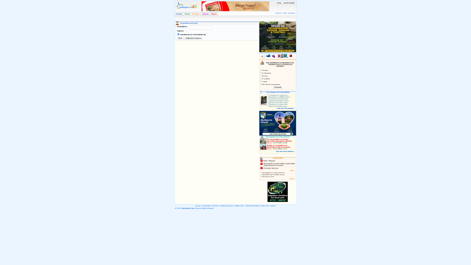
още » (292, 170)
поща (285, 13)
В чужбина (266, 79)
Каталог (195, 14)
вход (279, 3)
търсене (278, 13)
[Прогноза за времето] (263, 56)
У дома (264, 81)
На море (265, 70)
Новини (179, 14)
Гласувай (277, 87)
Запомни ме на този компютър (193, 34)
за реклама (206, 205)
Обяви (187, 14)
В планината (266, 73)
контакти (291, 13)
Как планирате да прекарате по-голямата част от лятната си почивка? (280, 64)
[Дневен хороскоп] (274, 56)
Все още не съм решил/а (271, 84)
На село (265, 76)
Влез (180, 38)
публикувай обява (252, 205)
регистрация (289, 3)
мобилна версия (226, 205)
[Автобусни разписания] (268, 56)
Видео (214, 14)
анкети (273, 205)
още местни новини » (286, 108)
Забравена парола (193, 38)
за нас (197, 205)
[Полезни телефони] (292, 56)
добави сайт (239, 205)
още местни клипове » (285, 151)
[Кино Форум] (283, 56)
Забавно (205, 14)
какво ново (265, 205)
